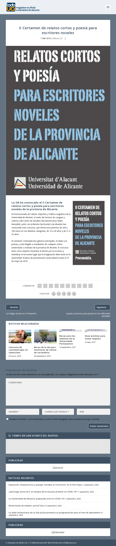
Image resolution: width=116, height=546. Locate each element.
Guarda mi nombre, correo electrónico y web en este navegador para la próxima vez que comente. (54, 419)
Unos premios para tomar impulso (95, 337)
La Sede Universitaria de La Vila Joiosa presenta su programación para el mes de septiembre (54, 512)
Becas (56, 38)
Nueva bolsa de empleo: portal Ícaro (27, 505)
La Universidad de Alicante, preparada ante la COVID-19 (36, 498)
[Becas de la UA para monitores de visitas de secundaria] (45, 336)
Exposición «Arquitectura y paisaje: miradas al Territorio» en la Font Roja (45, 484)
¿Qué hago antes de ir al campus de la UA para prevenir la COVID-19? (43, 491)
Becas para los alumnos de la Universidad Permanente (67, 340)
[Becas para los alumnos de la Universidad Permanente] (70, 331)
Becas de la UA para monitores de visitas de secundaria (45, 350)
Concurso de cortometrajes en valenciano (18, 350)
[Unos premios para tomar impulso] (96, 331)
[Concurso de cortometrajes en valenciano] (20, 336)
